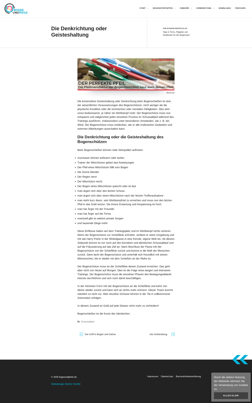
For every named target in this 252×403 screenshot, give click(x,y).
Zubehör (184, 8)
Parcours (240, 8)
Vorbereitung (203, 8)
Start (143, 8)
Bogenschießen (153, 101)
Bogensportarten (163, 8)
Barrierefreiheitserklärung (188, 376)
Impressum (152, 376)
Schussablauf (150, 116)
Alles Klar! (231, 395)
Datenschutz (167, 376)
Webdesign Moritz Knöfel (65, 384)
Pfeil (84, 167)
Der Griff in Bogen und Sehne (100, 334)
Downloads (225, 8)
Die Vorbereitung (158, 334)
